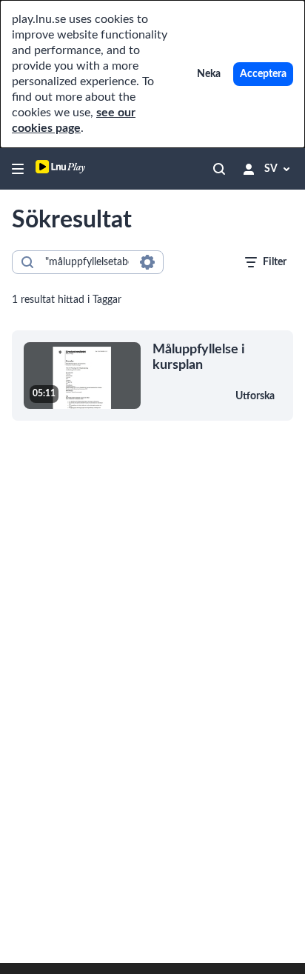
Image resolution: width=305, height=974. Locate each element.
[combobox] (87, 262)
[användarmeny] (249, 169)
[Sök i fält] (147, 262)
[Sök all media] (219, 169)
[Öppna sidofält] (18, 169)
